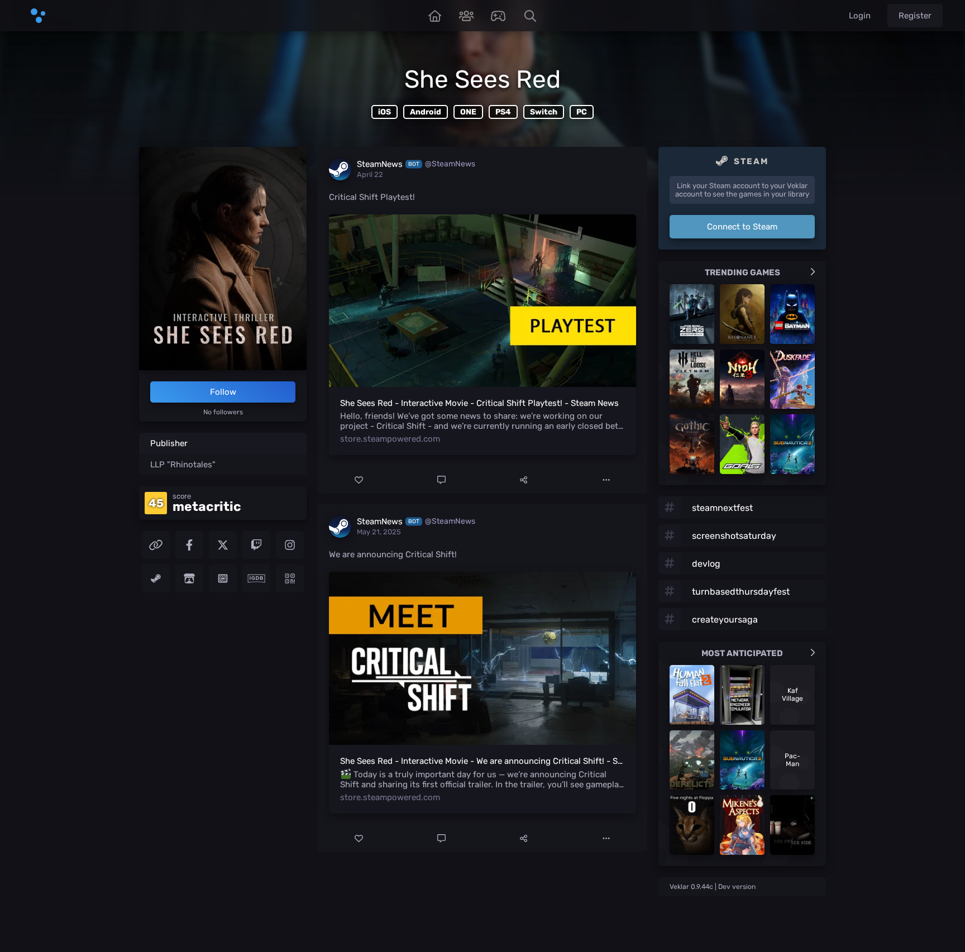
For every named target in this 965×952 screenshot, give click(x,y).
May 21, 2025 (379, 532)
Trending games (742, 272)
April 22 (370, 174)
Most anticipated (742, 653)
